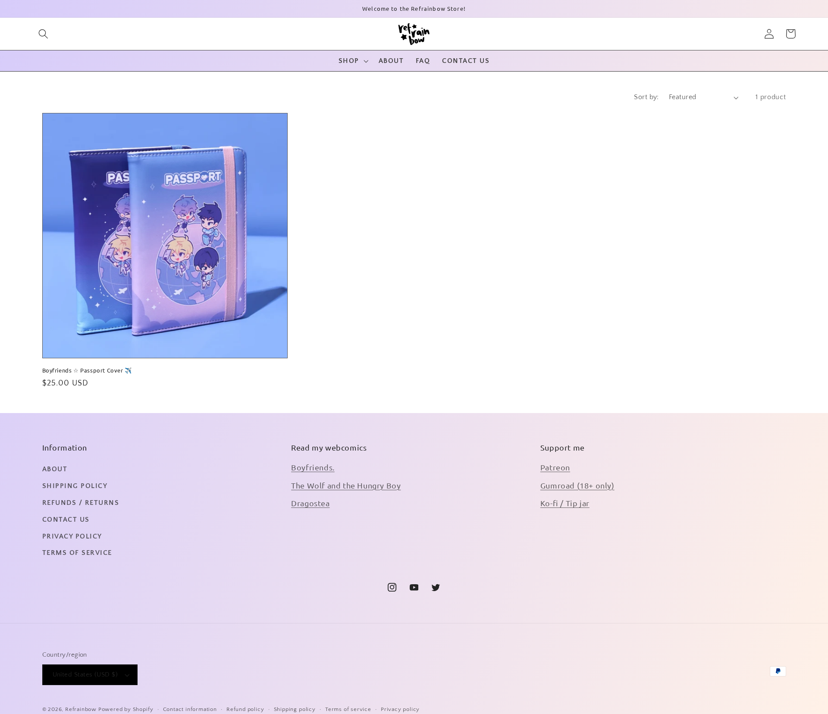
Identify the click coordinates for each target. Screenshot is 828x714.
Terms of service (348, 709)
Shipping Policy (75, 486)
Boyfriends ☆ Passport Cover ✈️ (87, 370)
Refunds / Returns (80, 503)
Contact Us (66, 519)
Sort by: (646, 97)
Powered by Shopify (126, 709)
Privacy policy (400, 709)
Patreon (555, 467)
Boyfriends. (313, 467)
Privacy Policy (72, 536)
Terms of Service (77, 553)
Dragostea (310, 502)
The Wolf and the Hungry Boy (346, 485)
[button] (43, 34)
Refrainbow (81, 709)
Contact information (190, 709)
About (55, 469)
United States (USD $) (85, 674)
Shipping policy (295, 709)
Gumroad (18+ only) (577, 485)
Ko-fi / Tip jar (565, 502)
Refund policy (245, 709)
